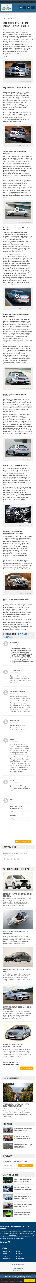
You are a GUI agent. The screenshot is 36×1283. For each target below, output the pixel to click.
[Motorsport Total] (18, 1269)
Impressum (21, 1258)
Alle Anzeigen (27, 1068)
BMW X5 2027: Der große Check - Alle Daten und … (22, 1180)
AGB (19, 1256)
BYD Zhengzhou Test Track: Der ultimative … (23, 1146)
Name (12, 799)
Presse (20, 1253)
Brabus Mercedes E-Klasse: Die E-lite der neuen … (17, 970)
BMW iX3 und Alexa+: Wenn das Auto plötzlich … (22, 1197)
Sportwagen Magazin (24, 1236)
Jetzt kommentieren (23, 841)
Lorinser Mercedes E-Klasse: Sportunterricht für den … (13, 1046)
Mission (20, 1251)
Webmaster (6, 1256)
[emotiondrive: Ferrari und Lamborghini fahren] (18, 1264)
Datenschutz (6, 1258)
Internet (13, 816)
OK (29, 1280)
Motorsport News (8, 1233)
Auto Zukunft (12, 1235)
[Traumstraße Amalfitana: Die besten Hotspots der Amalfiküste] (18, 1092)
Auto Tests (16, 1233)
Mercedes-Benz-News (11, 1064)
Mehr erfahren (19, 1281)
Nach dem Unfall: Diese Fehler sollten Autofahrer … (23, 1189)
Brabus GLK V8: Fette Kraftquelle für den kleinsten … (17, 895)
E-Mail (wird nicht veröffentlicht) (16, 807)
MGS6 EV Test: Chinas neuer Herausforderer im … (23, 1130)
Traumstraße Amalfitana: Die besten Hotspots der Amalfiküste (16, 1105)
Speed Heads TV (7, 1251)
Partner (5, 1253)
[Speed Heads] (6, 7)
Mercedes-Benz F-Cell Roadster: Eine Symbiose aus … (16, 932)
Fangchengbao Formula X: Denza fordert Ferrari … (23, 1213)
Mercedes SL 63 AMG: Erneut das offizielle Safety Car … (17, 1008)
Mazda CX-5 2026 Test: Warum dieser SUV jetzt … (22, 1138)
